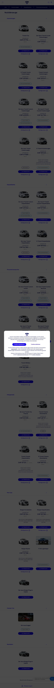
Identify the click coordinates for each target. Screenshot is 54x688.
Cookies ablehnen (35, 344)
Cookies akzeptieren (19, 344)
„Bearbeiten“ (14, 349)
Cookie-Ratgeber (36, 354)
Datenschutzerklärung (22, 354)
